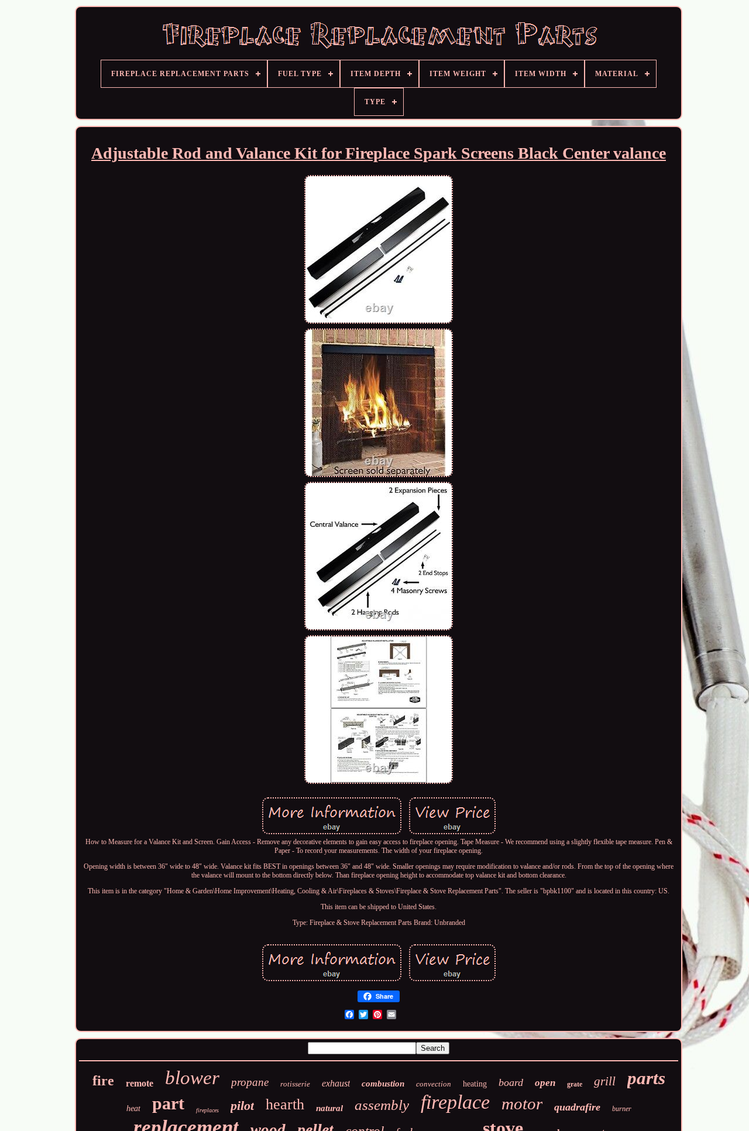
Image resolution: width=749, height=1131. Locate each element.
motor (521, 1103)
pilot (242, 1105)
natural (329, 1108)
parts (646, 1078)
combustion (383, 1083)
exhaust (336, 1083)
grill (605, 1081)
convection (433, 1083)
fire (103, 1080)
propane (250, 1082)
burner (621, 1109)
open (545, 1082)
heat (133, 1108)
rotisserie (295, 1083)
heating (475, 1083)
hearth (285, 1104)
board (511, 1082)
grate (574, 1084)
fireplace (455, 1102)
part (168, 1103)
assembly (382, 1105)
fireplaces (207, 1110)
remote (139, 1083)
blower (192, 1077)
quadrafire (577, 1107)
